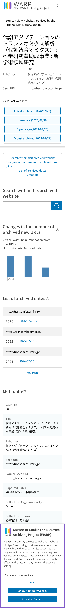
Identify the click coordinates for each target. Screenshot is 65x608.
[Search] (56, 205)
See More (33, 372)
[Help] (57, 229)
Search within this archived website (32, 158)
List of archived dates (32, 170)
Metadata (32, 174)
